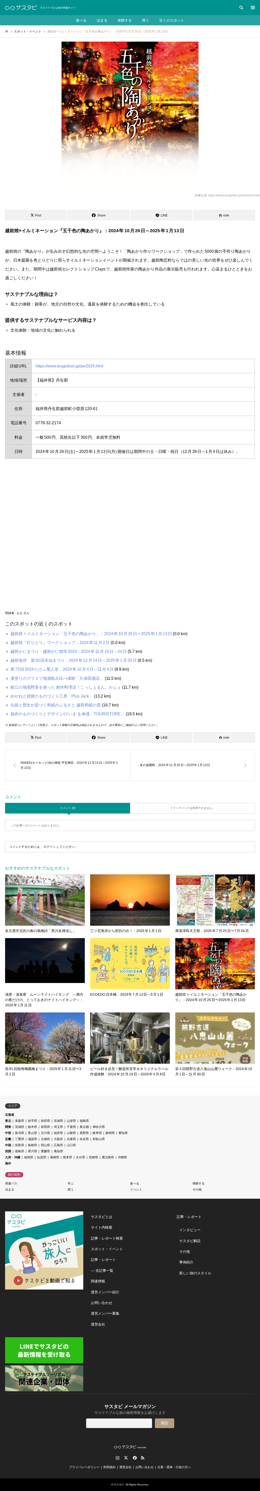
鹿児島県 (108, 1157)
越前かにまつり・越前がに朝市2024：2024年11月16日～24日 (68, 651)
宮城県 (58, 1121)
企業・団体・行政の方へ (174, 1467)
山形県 (71, 1121)
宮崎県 (93, 1157)
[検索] (241, 7)
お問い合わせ (101, 1303)
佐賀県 (41, 1157)
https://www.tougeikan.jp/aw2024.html (69, 366)
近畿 (8, 1139)
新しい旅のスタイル (195, 1273)
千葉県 (71, 1127)
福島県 (84, 1121)
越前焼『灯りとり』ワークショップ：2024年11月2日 (60, 642)
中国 (8, 1145)
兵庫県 (71, 1139)
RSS (142, 1458)
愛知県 (123, 1133)
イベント (136, 1189)
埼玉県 (58, 1127)
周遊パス (11, 1183)
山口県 (71, 1145)
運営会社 (98, 1324)
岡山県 (45, 1145)
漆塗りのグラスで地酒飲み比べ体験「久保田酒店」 (57, 678)
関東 (8, 1127)
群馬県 (45, 1127)
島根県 (32, 1145)
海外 (8, 1163)
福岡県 (28, 1157)
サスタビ (119, 1484)
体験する (125, 20)
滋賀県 (32, 1139)
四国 (8, 1151)
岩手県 (32, 1121)
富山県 (32, 1133)
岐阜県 (97, 1133)
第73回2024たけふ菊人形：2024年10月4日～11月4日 (61, 669)
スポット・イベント (107, 1249)
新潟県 (19, 1133)
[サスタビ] (21, 7)
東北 (8, 1121)
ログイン (49, 847)
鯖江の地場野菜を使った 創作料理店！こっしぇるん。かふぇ (65, 687)
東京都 (84, 1127)
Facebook (134, 1458)
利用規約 (109, 1467)
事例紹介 (186, 1262)
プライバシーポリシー (84, 1467)
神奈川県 (99, 1127)
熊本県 (67, 1157)
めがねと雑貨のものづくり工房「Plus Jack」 (51, 696)
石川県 (45, 1133)
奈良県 (84, 1139)
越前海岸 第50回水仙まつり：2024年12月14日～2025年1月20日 (73, 660)
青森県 (19, 1121)
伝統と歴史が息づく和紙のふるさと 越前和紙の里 (55, 705)
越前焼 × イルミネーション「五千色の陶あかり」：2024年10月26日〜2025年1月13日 (91, 634)
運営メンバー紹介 (105, 1292)
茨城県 (19, 1127)
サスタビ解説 (190, 1241)
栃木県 (32, 1127)
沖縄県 (122, 1157)
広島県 (58, 1145)
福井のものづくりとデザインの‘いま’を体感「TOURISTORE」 (67, 714)
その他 (197, 1189)
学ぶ (71, 1183)
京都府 (45, 1139)
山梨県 (71, 1133)
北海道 (9, 1114)
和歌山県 (99, 1139)
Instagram (117, 1458)
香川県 (32, 1151)
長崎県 (54, 1157)
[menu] (252, 7)
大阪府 (58, 1139)
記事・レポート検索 (107, 1238)
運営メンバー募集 (105, 1313)
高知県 (58, 1151)
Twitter (126, 1458)
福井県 (58, 1133)
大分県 (80, 1157)
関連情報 (98, 1281)
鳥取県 (19, 1145)
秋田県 (45, 1121)
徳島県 (19, 1151)
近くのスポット (171, 20)
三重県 (19, 1139)
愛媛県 (45, 1151)
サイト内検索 (101, 1227)
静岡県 (110, 1133)
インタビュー (190, 1230)
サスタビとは (101, 1217)
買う (145, 20)
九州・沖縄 (12, 1157)
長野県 (84, 1133)
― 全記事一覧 (102, 1270)
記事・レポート (103, 1260)
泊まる (102, 20)
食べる (81, 20)
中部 (8, 1133)
